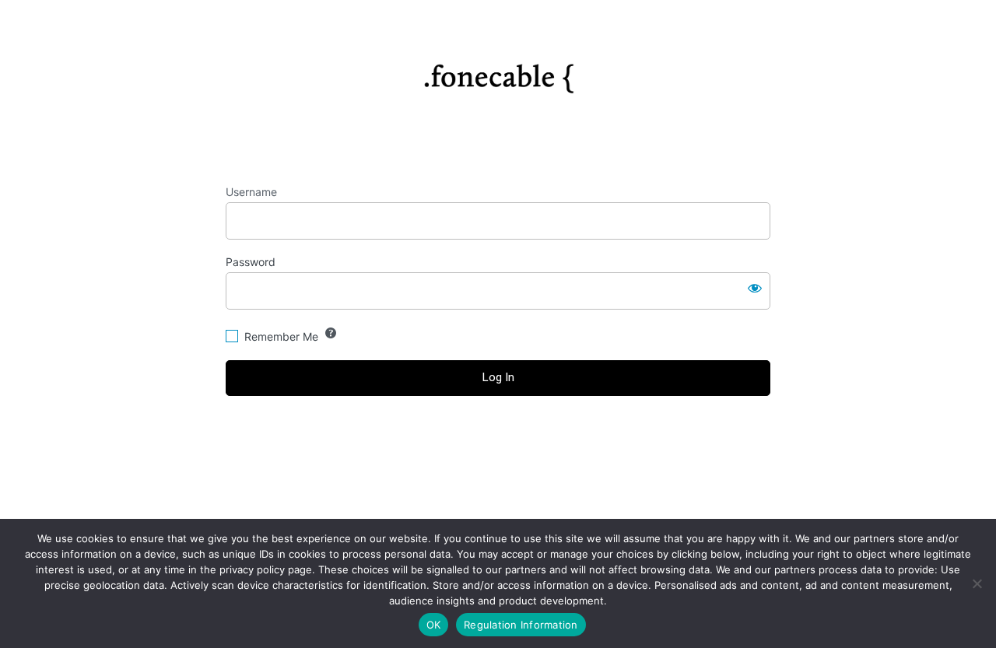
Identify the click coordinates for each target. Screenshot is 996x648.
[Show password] (754, 287)
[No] (976, 583)
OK (433, 624)
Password (250, 261)
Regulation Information (521, 624)
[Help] (330, 333)
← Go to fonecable (498, 464)
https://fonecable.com (498, 73)
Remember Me (281, 336)
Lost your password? (498, 436)
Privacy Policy (498, 499)
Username (251, 191)
